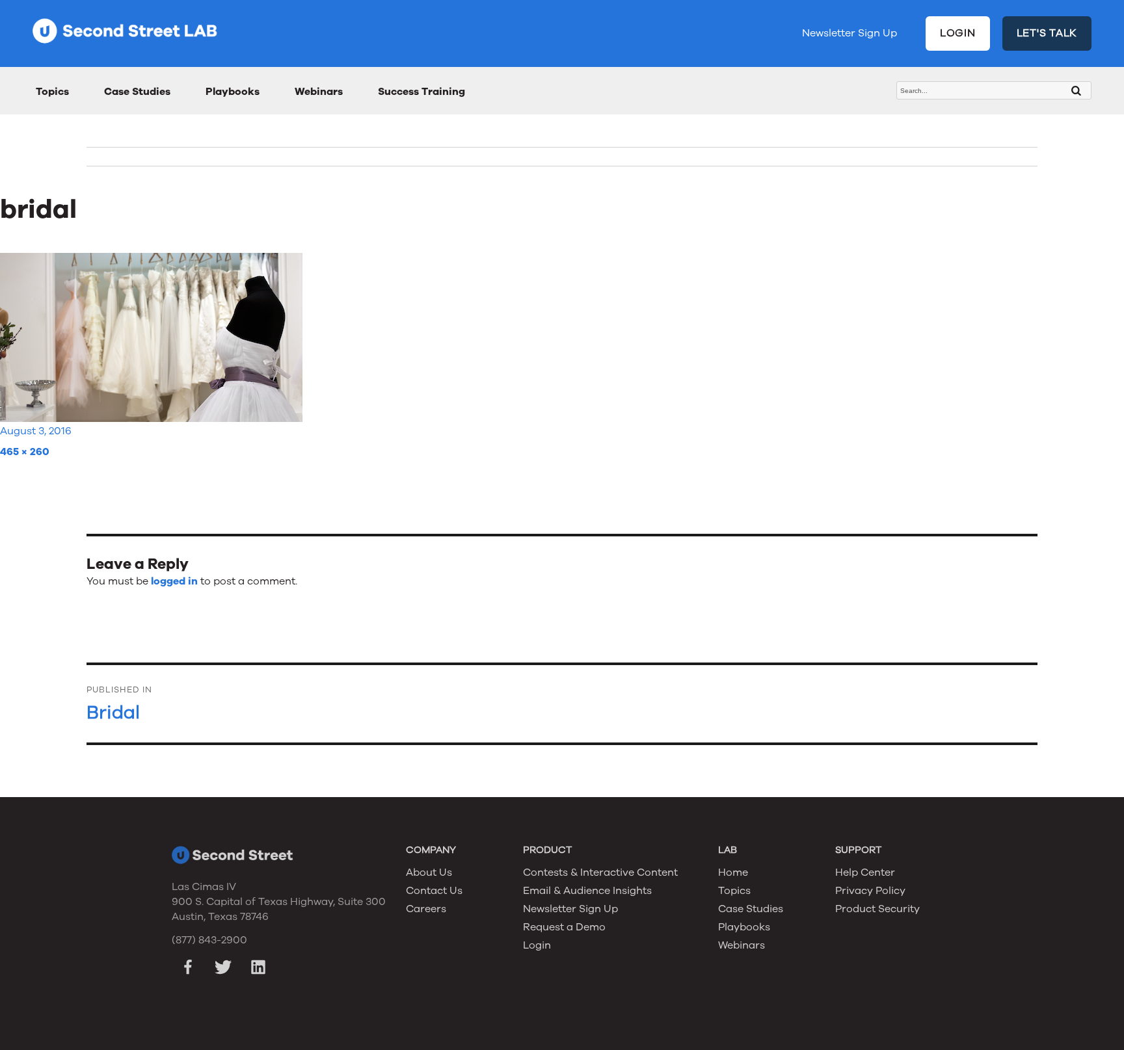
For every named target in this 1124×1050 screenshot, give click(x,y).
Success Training (421, 92)
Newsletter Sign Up (849, 33)
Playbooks (233, 92)
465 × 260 (24, 452)
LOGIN (958, 33)
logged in (174, 581)
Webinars (319, 92)
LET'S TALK (1047, 33)
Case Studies (137, 92)
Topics (52, 92)
